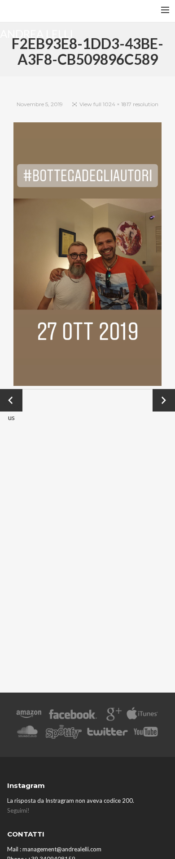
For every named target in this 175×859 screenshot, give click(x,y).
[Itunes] (142, 716)
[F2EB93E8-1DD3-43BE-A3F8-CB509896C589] (87, 255)
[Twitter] (107, 733)
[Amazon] (29, 716)
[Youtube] (146, 733)
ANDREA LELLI (36, 33)
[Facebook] (73, 716)
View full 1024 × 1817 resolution (118, 104)
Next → (164, 400)
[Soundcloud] (27, 733)
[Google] (113, 716)
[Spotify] (63, 733)
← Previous (11, 401)
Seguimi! (18, 810)
